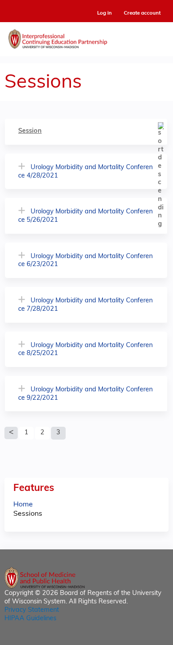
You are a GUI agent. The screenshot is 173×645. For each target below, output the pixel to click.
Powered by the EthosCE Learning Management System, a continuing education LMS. (137, 638)
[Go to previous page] (11, 433)
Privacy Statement (31, 610)
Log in (104, 13)
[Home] (86, 37)
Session (30, 131)
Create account (142, 13)
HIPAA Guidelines (30, 618)
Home (23, 504)
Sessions (27, 514)
